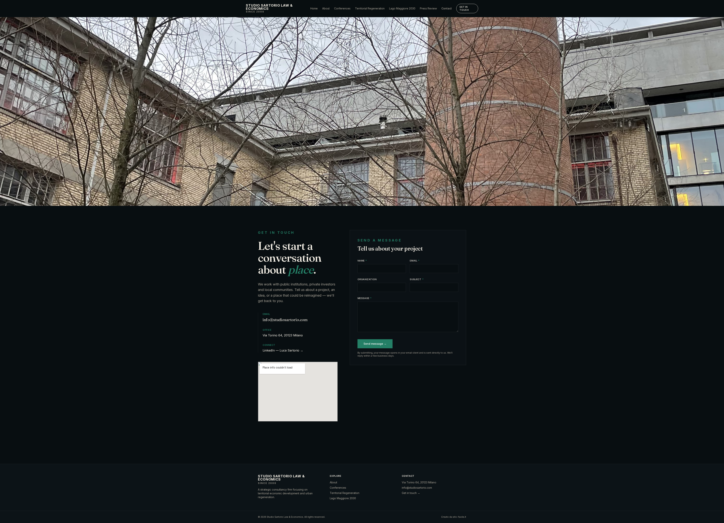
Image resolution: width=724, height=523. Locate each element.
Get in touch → (411, 493)
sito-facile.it (459, 516)
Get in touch (464, 8)
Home (314, 8)
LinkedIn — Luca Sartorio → (283, 350)
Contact (446, 8)
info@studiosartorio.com (285, 319)
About (326, 8)
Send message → (375, 343)
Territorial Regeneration (370, 8)
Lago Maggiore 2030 (402, 8)
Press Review (428, 8)
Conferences (342, 8)
